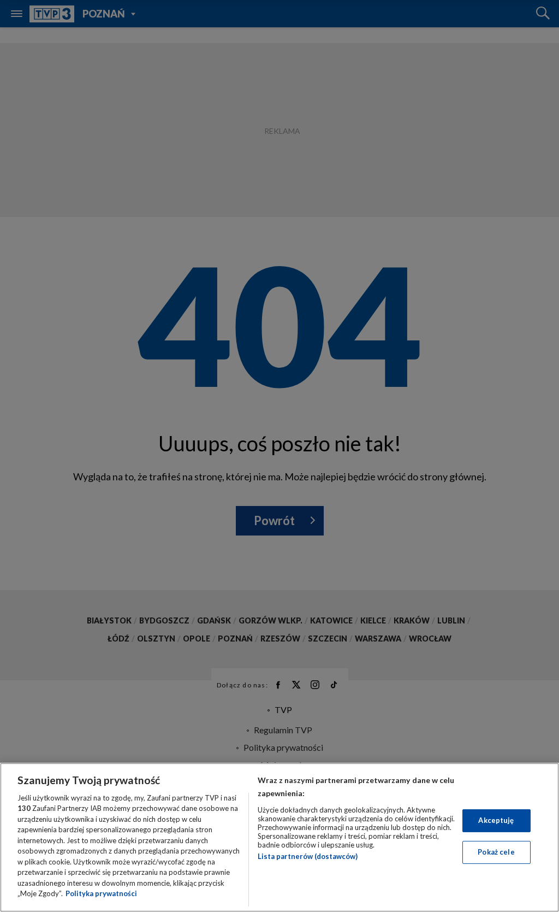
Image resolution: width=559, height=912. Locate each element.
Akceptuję (496, 820)
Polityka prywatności (101, 893)
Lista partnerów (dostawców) (308, 856)
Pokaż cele (496, 852)
